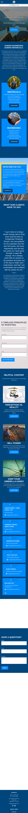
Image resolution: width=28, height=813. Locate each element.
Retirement (14, 811)
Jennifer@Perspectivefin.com (15, 545)
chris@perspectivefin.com (12, 515)
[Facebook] (13, 805)
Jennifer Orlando (13, 541)
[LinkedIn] (5, 593)
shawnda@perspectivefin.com (13, 531)
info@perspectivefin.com (14, 803)
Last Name (4, 343)
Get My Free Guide (8, 359)
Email (2, 351)
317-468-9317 (15, 794)
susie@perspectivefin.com (14, 573)
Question (3, 656)
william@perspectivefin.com (13, 589)
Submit (5, 668)
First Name (4, 334)
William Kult (9, 583)
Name (2, 640)
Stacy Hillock (12, 555)
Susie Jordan (11, 569)
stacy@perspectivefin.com (14, 559)
